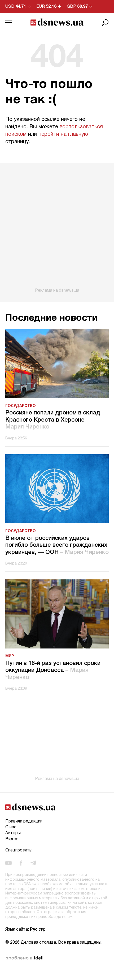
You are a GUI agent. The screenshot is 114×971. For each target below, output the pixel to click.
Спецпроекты (18, 850)
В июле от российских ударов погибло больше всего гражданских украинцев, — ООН (57, 545)
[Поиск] (105, 22)
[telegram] (33, 863)
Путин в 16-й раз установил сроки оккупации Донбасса (52, 670)
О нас (10, 827)
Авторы (13, 833)
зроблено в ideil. (25, 958)
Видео (12, 839)
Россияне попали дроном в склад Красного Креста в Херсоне (52, 420)
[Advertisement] (57, 228)
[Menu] (8, 22)
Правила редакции (23, 821)
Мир (9, 656)
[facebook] (21, 863)
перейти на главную (63, 134)
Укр (42, 929)
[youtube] (8, 863)
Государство (20, 406)
